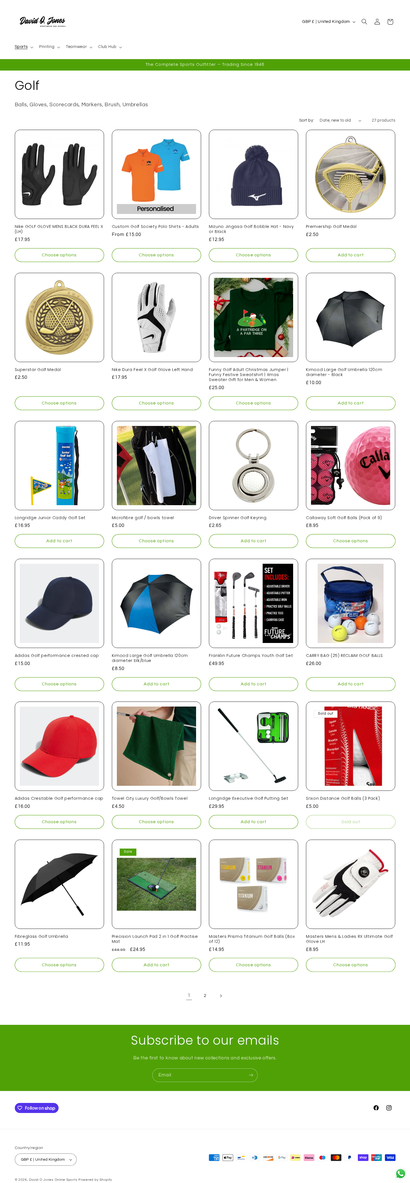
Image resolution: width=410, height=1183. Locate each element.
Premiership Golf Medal (331, 226)
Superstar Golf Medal (38, 369)
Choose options (59, 255)
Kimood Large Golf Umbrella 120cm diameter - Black (344, 372)
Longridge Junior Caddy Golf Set (50, 517)
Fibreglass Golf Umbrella (41, 936)
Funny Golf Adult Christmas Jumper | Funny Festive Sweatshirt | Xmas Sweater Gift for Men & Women (248, 374)
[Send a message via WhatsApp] (400, 1173)
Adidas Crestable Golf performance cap (59, 798)
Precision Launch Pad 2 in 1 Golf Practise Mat (155, 939)
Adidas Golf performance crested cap (57, 655)
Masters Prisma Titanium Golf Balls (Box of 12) (252, 939)
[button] (23, 47)
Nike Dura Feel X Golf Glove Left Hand (152, 369)
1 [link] (189, 995)
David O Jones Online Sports (53, 1179)
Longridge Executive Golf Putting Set (248, 798)
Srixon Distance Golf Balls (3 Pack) (343, 798)
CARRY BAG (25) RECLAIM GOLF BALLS (344, 655)
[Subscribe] (251, 1075)
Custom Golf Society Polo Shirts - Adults (155, 226)
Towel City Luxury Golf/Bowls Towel (149, 798)
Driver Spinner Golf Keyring (238, 517)
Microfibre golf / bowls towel (143, 517)
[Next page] (220, 995)
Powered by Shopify (95, 1179)
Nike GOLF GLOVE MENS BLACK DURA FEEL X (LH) (59, 229)
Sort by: (306, 120)
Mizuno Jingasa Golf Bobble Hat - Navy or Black (251, 229)
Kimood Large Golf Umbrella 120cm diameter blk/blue (150, 658)
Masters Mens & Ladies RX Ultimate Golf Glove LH (349, 939)
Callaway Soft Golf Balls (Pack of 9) (344, 517)
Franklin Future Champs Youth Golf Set (251, 655)
